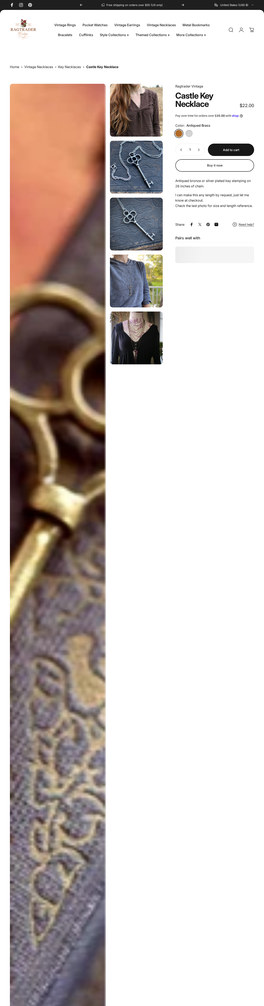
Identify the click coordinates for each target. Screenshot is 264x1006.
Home (14, 67)
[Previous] (81, 5)
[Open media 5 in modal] (136, 281)
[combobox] (234, 5)
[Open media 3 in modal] (136, 167)
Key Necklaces (69, 67)
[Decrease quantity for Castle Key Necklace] (180, 150)
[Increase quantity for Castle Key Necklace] (199, 150)
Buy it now (215, 165)
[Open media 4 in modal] (136, 224)
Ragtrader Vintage (189, 86)
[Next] (182, 5)
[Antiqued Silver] (189, 133)
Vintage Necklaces (38, 67)
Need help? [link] (246, 224)
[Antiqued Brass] (178, 133)
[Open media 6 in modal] (136, 338)
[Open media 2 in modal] (136, 110)
